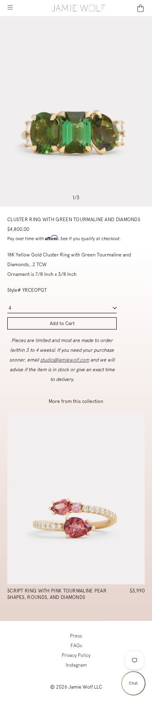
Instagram (76, 665)
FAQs (76, 645)
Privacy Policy (76, 655)
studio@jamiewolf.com (64, 360)
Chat (133, 683)
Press (76, 636)
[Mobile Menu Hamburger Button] (10, 8)
